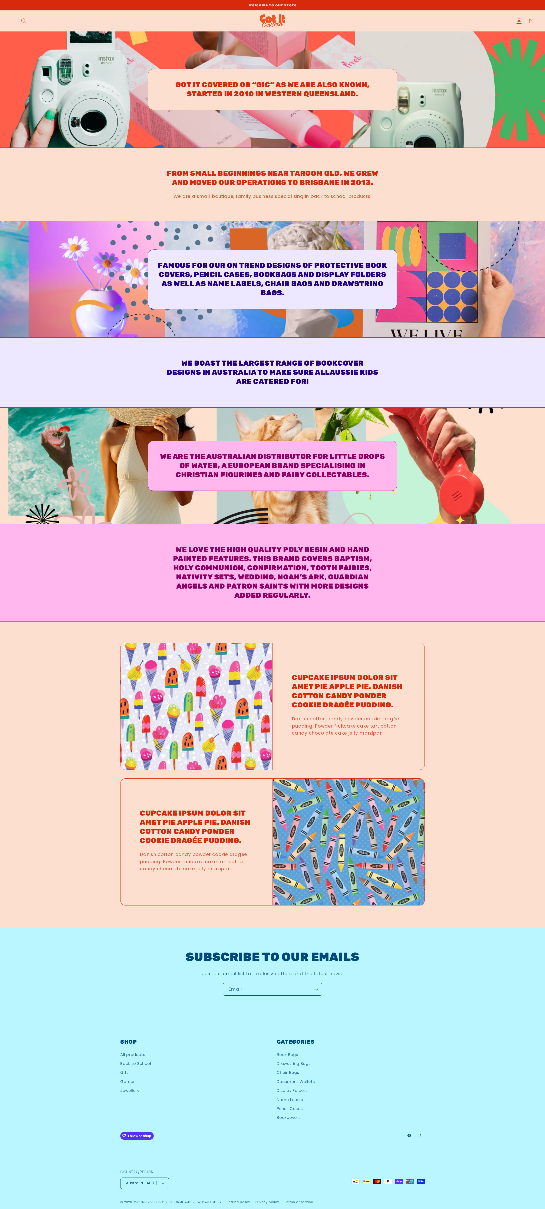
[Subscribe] (316, 989)
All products (132, 1054)
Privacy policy (267, 1202)
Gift (124, 1072)
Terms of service (298, 1202)
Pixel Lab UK (212, 1202)
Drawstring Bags (294, 1063)
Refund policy (238, 1202)
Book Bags (287, 1054)
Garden (128, 1081)
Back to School (135, 1063)
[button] (12, 21)
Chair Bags (288, 1072)
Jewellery (129, 1090)
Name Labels (290, 1099)
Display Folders (292, 1090)
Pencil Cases (290, 1108)
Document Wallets (296, 1081)
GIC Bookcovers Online (153, 1202)
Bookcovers (289, 1117)
